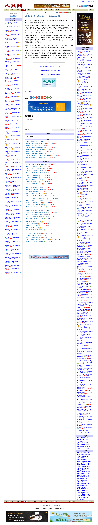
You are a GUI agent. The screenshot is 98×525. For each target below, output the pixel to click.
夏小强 (81, 473)
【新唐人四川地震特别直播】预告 (39, 141)
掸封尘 (78, 459)
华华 (85, 480)
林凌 (88, 492)
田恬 (81, 480)
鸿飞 (89, 471)
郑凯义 (81, 444)
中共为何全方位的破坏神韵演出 (38, 151)
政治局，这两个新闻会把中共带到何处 (41, 212)
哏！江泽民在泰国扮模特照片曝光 (40, 204)
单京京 (78, 494)
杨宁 (81, 457)
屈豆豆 (84, 483)
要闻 (12, 9)
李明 (81, 441)
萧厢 (88, 448)
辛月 (84, 463)
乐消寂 (81, 463)
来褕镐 (85, 461)
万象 (52, 9)
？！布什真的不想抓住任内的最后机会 (41, 206)
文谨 (83, 439)
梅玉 (83, 499)
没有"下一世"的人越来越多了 (38, 225)
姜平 (82, 475)
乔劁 (78, 478)
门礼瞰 (87, 476)
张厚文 (87, 443)
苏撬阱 (81, 483)
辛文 (81, 439)
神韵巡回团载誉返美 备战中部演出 (40, 157)
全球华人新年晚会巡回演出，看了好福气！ (49, 66)
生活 (57, 9)
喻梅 (81, 482)
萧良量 (83, 476)
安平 (85, 499)
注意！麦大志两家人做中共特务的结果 (41, 216)
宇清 (83, 470)
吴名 (78, 444)
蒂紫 (85, 468)
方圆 (88, 459)
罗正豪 (78, 454)
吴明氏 (82, 459)
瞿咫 (83, 478)
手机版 (88, 1)
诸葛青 (82, 492)
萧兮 (81, 443)
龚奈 (84, 444)
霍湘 (84, 495)
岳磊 (85, 478)
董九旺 (81, 490)
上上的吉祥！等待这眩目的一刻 (39, 202)
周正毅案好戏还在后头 (37, 235)
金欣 (78, 437)
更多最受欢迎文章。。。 (87, 432)
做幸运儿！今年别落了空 (38, 175)
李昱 (78, 443)
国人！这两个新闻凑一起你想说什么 (41, 195)
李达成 (84, 475)
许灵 (87, 490)
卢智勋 (78, 466)
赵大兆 (78, 497)
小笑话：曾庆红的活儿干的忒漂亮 (39, 200)
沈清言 (86, 439)
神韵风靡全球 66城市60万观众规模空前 (41, 143)
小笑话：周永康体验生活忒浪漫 (38, 187)
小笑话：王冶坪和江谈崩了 (38, 166)
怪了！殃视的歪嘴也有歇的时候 (39, 233)
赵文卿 (78, 475)
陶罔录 (78, 471)
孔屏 (81, 437)
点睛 (81, 470)
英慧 (78, 470)
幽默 (29, 9)
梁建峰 (81, 446)
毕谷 (78, 468)
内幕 (18, 9)
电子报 (92, 1)
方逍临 (78, 448)
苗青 (78, 473)
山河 (78, 457)
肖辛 (85, 448)
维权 (80, 9)
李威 (78, 480)
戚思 (78, 482)
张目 (88, 483)
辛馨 (78, 483)
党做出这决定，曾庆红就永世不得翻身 (41, 172)
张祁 (84, 497)
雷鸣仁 (78, 456)
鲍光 (78, 476)
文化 (63, 9)
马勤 (81, 485)
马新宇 (84, 452)
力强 (83, 441)
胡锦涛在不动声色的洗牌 (37, 191)
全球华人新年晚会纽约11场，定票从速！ (49, 70)
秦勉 (82, 456)
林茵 (85, 459)
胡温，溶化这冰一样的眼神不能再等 (41, 164)
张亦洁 (85, 471)
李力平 (88, 473)
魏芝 (81, 499)
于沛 (86, 495)
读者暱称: (27, 129)
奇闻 (40, 9)
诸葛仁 (78, 487)
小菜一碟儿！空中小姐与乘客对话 (39, 189)
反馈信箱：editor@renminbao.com (49, 505)
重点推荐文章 (13, 18)
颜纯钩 (84, 456)
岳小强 (87, 444)
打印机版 (29, 91)
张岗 (82, 497)
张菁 (89, 454)
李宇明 (87, 463)
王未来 (82, 461)
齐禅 (85, 485)
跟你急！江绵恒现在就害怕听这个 (40, 241)
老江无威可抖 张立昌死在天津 (39, 179)
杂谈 (91, 9)
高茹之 (84, 473)
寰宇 (74, 9)
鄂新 (81, 478)
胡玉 (78, 463)
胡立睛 (78, 461)
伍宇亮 (86, 441)
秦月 (85, 457)
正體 (86, 1)
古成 (78, 452)
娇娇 (88, 494)
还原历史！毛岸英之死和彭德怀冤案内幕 (42, 198)
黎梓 (87, 487)
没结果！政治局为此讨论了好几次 (39, 214)
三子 (88, 488)
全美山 (85, 454)
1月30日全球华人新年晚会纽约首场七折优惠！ (49, 74)
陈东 (87, 482)
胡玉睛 (84, 446)
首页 (7, 9)
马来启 (81, 452)
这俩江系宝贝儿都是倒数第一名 (39, 237)
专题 (69, 9)
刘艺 (78, 499)
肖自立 (87, 497)
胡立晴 (88, 446)
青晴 (88, 475)
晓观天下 (82, 468)
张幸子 (82, 454)
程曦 (78, 441)
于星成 (78, 492)
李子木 (82, 448)
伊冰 (83, 485)
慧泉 (85, 470)
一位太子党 (80, 495)
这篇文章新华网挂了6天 (37, 223)
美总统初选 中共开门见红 (38, 227)
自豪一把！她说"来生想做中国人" (40, 193)
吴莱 (78, 485)
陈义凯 (88, 466)
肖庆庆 (83, 482)
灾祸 (46, 9)
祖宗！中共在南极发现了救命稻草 (40, 218)
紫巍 (84, 490)
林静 (78, 446)
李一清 (78, 488)
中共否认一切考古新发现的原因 (39, 183)
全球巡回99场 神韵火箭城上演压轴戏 (40, 147)
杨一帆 (83, 443)
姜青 (81, 476)
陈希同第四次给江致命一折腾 (39, 221)
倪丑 (78, 490)
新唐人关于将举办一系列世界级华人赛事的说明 (43, 155)
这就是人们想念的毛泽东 (38, 210)
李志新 (78, 464)
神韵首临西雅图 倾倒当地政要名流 (41, 153)
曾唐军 (89, 461)
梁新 (85, 488)
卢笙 (89, 495)
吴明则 (82, 471)
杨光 (88, 452)
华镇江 (82, 488)
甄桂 (88, 468)
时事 (24, 9)
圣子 (83, 457)
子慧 (82, 494)
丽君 (87, 437)
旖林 (83, 480)
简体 (83, 1)
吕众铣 (87, 464)
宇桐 (82, 464)
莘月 (84, 464)
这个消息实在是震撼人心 (38, 181)
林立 (84, 487)
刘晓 (78, 439)
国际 (35, 9)
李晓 (82, 487)
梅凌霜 (83, 437)
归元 (88, 456)
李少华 (84, 494)
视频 (85, 9)
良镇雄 (82, 466)
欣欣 (85, 492)
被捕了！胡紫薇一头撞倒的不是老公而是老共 (43, 239)
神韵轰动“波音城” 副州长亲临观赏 (40, 149)
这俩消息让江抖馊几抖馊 (38, 177)
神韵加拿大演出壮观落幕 (37, 145)
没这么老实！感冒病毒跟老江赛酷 (40, 229)
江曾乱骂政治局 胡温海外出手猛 (40, 168)
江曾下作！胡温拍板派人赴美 (38, 170)
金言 (85, 466)
